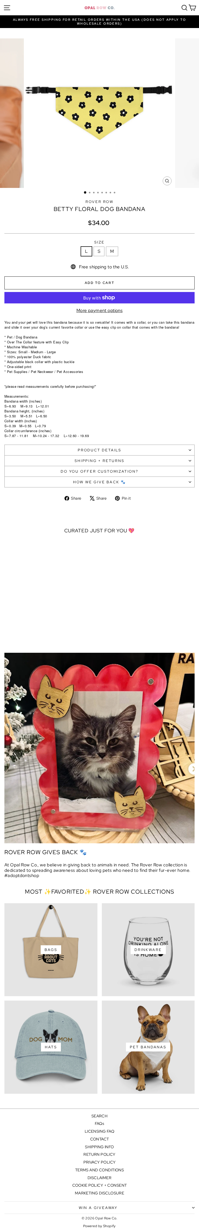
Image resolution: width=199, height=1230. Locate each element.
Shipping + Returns (99, 460)
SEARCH (99, 1116)
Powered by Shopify (99, 1226)
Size (99, 242)
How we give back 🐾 (99, 482)
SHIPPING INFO (99, 1147)
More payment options (99, 310)
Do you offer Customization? (99, 471)
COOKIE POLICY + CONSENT (99, 1185)
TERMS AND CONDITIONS (99, 1170)
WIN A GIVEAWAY (98, 1207)
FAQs (99, 1123)
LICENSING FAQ (100, 1131)
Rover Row (99, 201)
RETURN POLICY (99, 1154)
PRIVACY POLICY (99, 1162)
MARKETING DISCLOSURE (99, 1193)
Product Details (99, 450)
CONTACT (99, 1139)
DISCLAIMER (99, 1177)
